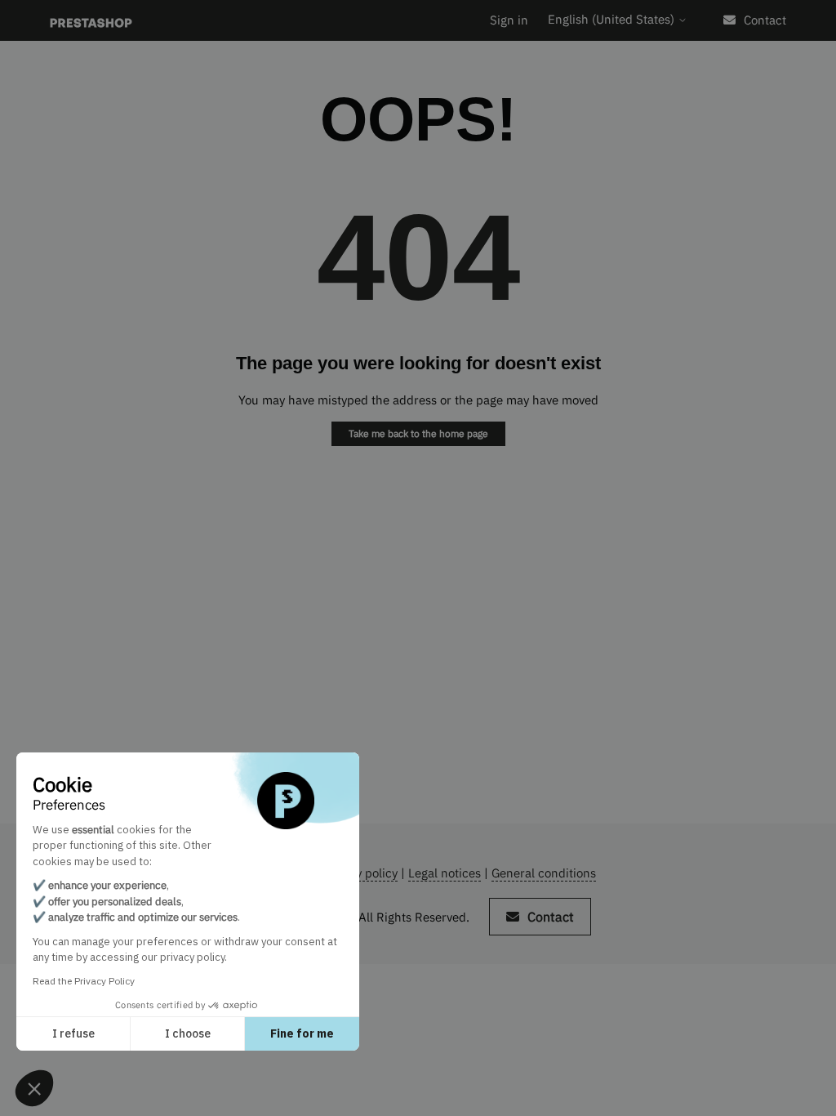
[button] (34, 1088)
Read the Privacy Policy (84, 981)
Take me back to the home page (418, 433)
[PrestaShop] (91, 21)
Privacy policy (360, 873)
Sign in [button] (509, 20)
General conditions (543, 873)
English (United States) (613, 19)
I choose (188, 1033)
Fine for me (302, 1033)
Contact (765, 20)
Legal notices (444, 873)
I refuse (73, 1033)
